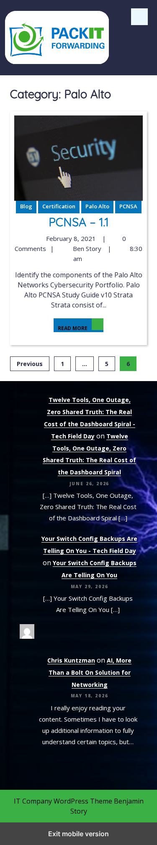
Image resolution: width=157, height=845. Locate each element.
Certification (58, 206)
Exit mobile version (78, 834)
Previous (30, 364)
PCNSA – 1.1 (79, 222)
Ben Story (86, 248)
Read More (71, 325)
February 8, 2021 (70, 238)
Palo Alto (97, 206)
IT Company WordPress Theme (63, 801)
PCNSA (128, 206)
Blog (26, 206)
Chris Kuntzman (71, 660)
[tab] (139, 16)
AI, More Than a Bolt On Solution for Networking (90, 672)
